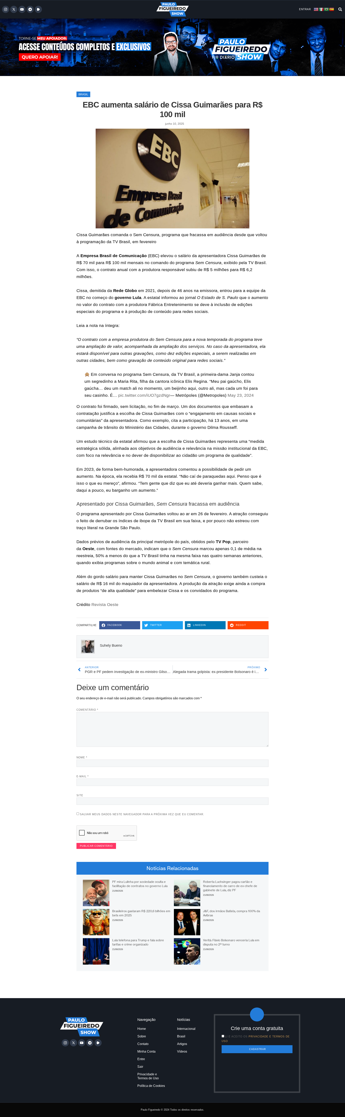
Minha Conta (146, 1051)
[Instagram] (5, 9)
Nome (81, 757)
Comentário (87, 709)
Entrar (305, 9)
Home (141, 1028)
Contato (143, 1044)
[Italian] (321, 9)
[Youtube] (22, 9)
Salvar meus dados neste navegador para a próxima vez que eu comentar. (142, 814)
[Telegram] (30, 9)
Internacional (186, 1028)
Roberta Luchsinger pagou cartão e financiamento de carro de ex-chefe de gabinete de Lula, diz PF (230, 886)
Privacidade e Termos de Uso (148, 1076)
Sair (140, 1066)
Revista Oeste (104, 604)
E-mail (82, 776)
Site (79, 795)
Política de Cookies (151, 1085)
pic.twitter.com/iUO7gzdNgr (144, 395)
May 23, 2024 (241, 395)
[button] (340, 9)
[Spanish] (331, 9)
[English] (316, 9)
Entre (141, 1059)
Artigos (182, 1044)
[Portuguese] (326, 9)
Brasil (83, 94)
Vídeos (182, 1051)
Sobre (141, 1036)
